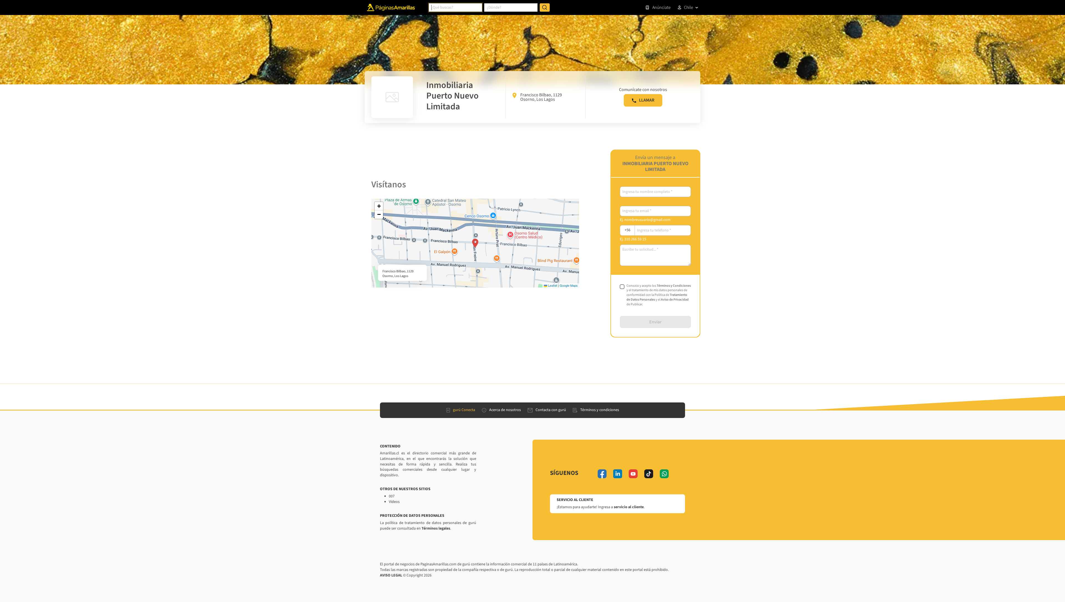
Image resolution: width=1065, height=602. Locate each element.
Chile (688, 7)
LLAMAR (646, 100)
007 (392, 496)
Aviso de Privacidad (675, 299)
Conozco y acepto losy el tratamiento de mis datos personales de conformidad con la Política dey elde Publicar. (659, 295)
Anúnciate (661, 7)
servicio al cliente (629, 507)
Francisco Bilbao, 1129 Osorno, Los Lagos (541, 97)
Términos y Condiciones (674, 285)
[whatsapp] (664, 473)
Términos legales (436, 528)
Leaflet (552, 285)
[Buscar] (545, 7)
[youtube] (633, 473)
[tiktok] (648, 473)
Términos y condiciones (599, 410)
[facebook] (602, 473)
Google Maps (569, 285)
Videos (394, 502)
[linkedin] (617, 473)
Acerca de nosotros (505, 410)
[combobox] (455, 7)
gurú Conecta (464, 410)
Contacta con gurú (551, 410)
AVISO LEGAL (391, 575)
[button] (475, 243)
